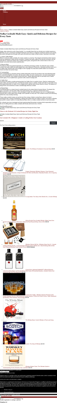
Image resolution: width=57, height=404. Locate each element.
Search (2, 120)
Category (5, 12)
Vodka (7, 21)
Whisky (8, 22)
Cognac (8, 14)
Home (4, 10)
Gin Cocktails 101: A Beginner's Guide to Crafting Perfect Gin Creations (21, 118)
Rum (7, 18)
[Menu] (0, 27)
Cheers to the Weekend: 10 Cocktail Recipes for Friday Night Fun (19, 111)
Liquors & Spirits (4, 31)
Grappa (8, 17)
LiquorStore (6, 42)
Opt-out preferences (8, 392)
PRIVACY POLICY (8, 389)
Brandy (8, 13)
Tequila (8, 20)
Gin (7, 16)
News (4, 24)
